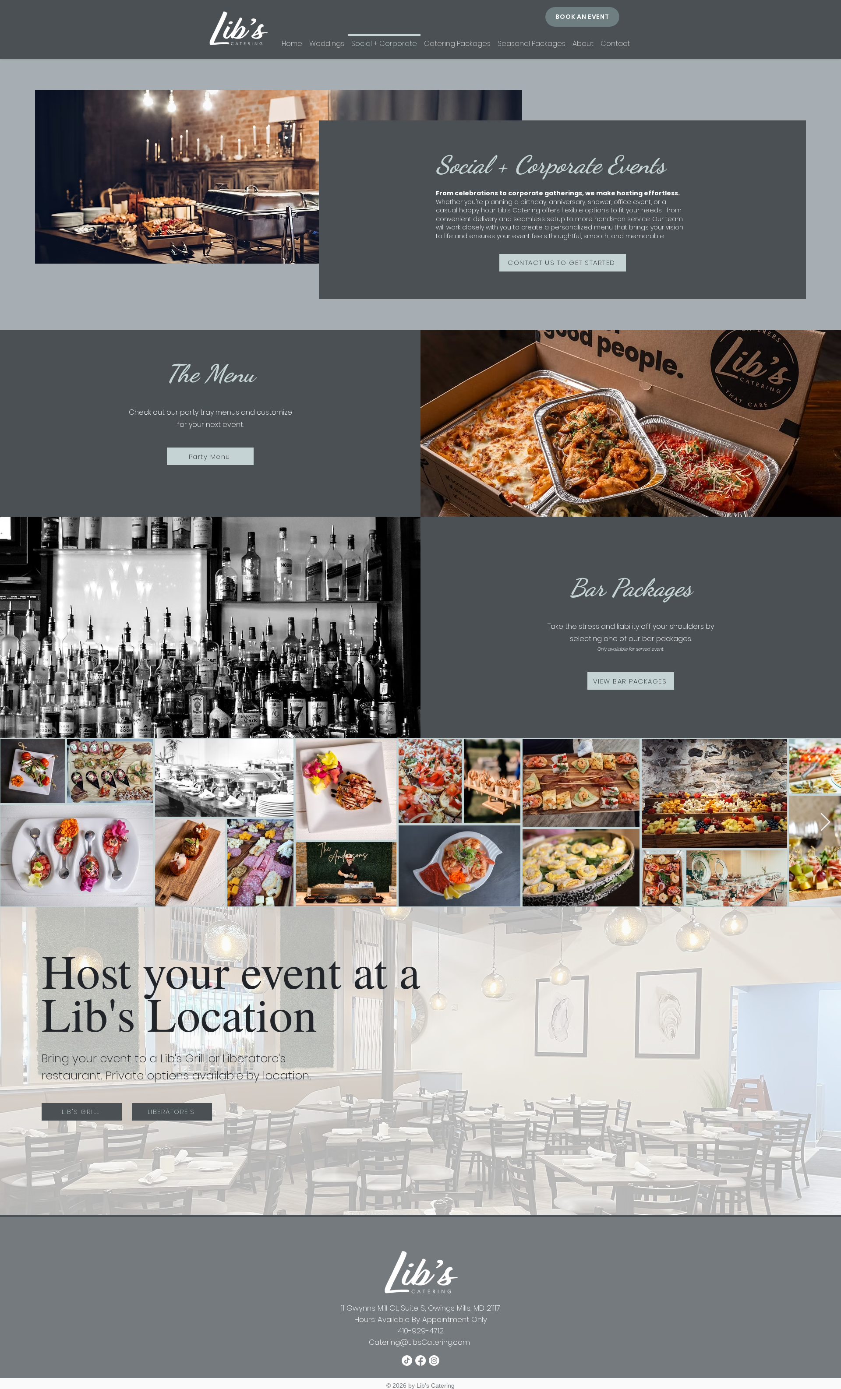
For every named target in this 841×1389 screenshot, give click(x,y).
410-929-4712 (421, 1331)
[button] (531, 40)
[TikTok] (407, 1360)
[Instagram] (434, 1360)
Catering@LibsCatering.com (420, 1342)
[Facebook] (420, 1360)
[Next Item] (825, 822)
